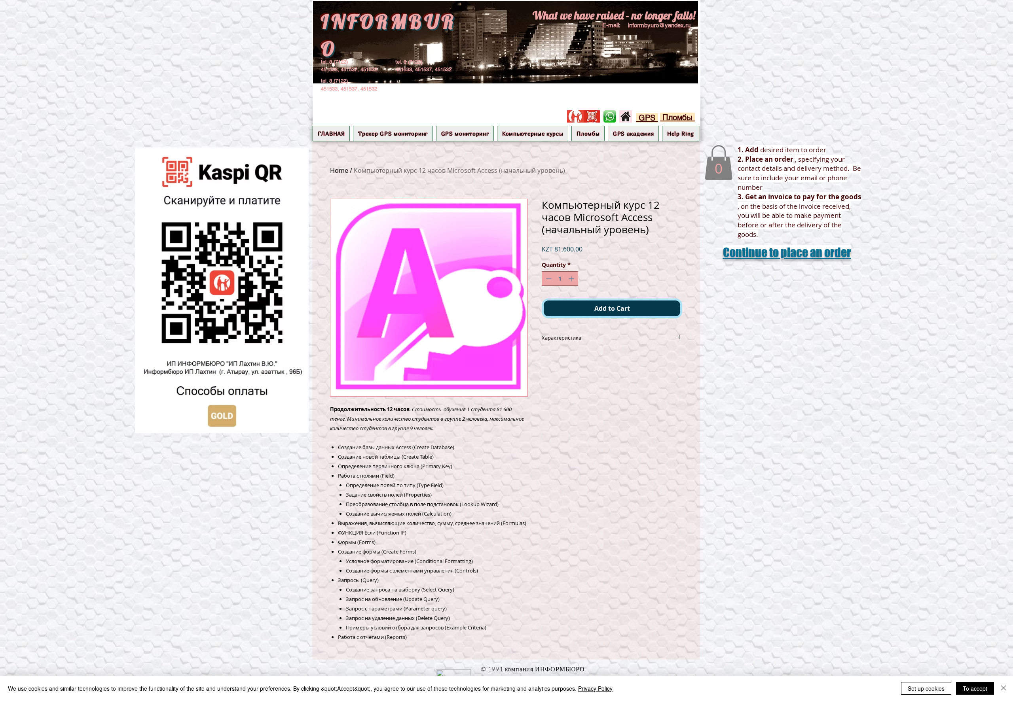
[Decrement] (548, 278)
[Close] (1003, 688)
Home (339, 170)
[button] (465, 133)
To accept (975, 688)
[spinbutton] (560, 278)
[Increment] (572, 278)
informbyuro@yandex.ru (659, 25)
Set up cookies (926, 688)
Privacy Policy (595, 688)
